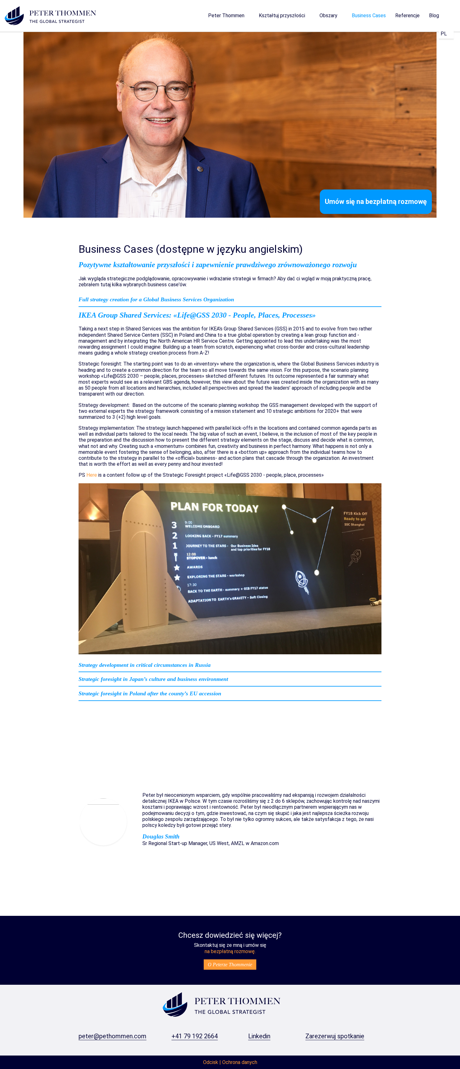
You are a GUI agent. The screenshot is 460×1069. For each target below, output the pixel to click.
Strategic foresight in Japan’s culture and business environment (153, 679)
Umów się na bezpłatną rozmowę (376, 201)
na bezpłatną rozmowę (230, 951)
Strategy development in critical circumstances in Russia (145, 665)
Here (91, 475)
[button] (228, 15)
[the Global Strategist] (221, 1004)
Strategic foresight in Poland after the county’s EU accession (150, 693)
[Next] (401, 822)
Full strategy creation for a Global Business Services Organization (156, 299)
